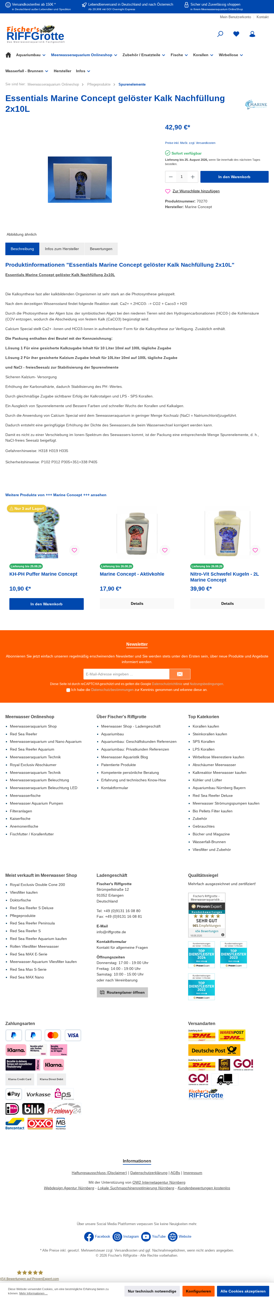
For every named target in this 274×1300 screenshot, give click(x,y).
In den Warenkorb (234, 177)
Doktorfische (20, 900)
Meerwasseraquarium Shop (33, 726)
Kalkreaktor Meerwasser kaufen (219, 772)
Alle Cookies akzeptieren (243, 1291)
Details (137, 603)
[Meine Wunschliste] (236, 34)
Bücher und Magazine (211, 834)
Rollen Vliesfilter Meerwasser (34, 946)
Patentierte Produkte (118, 765)
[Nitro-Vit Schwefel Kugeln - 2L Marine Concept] (227, 532)
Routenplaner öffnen (125, 992)
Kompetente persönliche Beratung (130, 772)
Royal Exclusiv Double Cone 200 (37, 884)
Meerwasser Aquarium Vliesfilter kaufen (43, 961)
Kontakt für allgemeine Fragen (122, 947)
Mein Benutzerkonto (235, 17)
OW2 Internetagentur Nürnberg (158, 1182)
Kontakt (263, 17)
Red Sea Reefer (23, 734)
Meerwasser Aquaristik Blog (124, 757)
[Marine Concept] (256, 104)
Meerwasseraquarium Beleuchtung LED (43, 788)
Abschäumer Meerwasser (214, 765)
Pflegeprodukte (23, 915)
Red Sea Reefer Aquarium (32, 749)
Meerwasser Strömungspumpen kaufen (226, 803)
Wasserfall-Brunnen (209, 842)
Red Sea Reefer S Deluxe (32, 908)
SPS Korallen (204, 741)
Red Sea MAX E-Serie (28, 954)
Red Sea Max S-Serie (28, 969)
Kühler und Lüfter (207, 780)
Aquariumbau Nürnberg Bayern (219, 788)
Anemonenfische (24, 826)
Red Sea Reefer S (25, 931)
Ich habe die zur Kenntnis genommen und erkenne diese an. (139, 690)
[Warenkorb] (265, 31)
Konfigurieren (198, 1291)
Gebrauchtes (204, 826)
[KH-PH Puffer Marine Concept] (46, 532)
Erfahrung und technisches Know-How (133, 780)
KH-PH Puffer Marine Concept (43, 574)
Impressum (192, 1173)
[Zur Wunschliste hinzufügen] (74, 550)
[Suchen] (220, 34)
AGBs (175, 1173)
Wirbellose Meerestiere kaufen (218, 757)
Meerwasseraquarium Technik (35, 757)
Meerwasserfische (25, 795)
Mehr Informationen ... (33, 1293)
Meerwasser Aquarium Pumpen (36, 803)
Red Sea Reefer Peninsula (32, 923)
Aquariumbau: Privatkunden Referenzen (135, 749)
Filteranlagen (21, 811)
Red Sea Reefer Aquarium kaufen (38, 938)
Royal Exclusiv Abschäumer (33, 765)
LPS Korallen (204, 749)
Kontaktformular (114, 788)
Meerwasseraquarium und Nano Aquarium (46, 741)
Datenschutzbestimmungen (112, 690)
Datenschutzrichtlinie (167, 684)
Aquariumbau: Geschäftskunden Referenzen (139, 741)
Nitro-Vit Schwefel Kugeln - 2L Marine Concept (224, 577)
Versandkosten (126, 1250)
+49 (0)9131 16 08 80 (122, 911)
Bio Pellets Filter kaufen (213, 811)
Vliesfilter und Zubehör (212, 849)
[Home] (10, 55)
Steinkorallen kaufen (210, 734)
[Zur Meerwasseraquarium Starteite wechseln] (47, 34)
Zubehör (200, 818)
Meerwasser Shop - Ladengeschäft (131, 726)
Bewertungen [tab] (101, 249)
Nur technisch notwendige (152, 1291)
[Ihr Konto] (252, 34)
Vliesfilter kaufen (24, 892)
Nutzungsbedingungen (206, 684)
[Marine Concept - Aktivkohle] (137, 532)
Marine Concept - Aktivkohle (132, 574)
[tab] (22, 249)
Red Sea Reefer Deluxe (213, 795)
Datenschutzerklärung (149, 1173)
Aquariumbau (112, 734)
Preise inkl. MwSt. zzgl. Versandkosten (190, 142)
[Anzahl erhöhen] (193, 177)
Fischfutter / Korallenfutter (32, 834)
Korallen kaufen (206, 726)
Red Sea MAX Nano (27, 977)
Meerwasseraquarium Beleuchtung (39, 780)
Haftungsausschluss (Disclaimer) (99, 1173)
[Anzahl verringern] (170, 177)
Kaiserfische (20, 818)
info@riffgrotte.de (111, 932)
